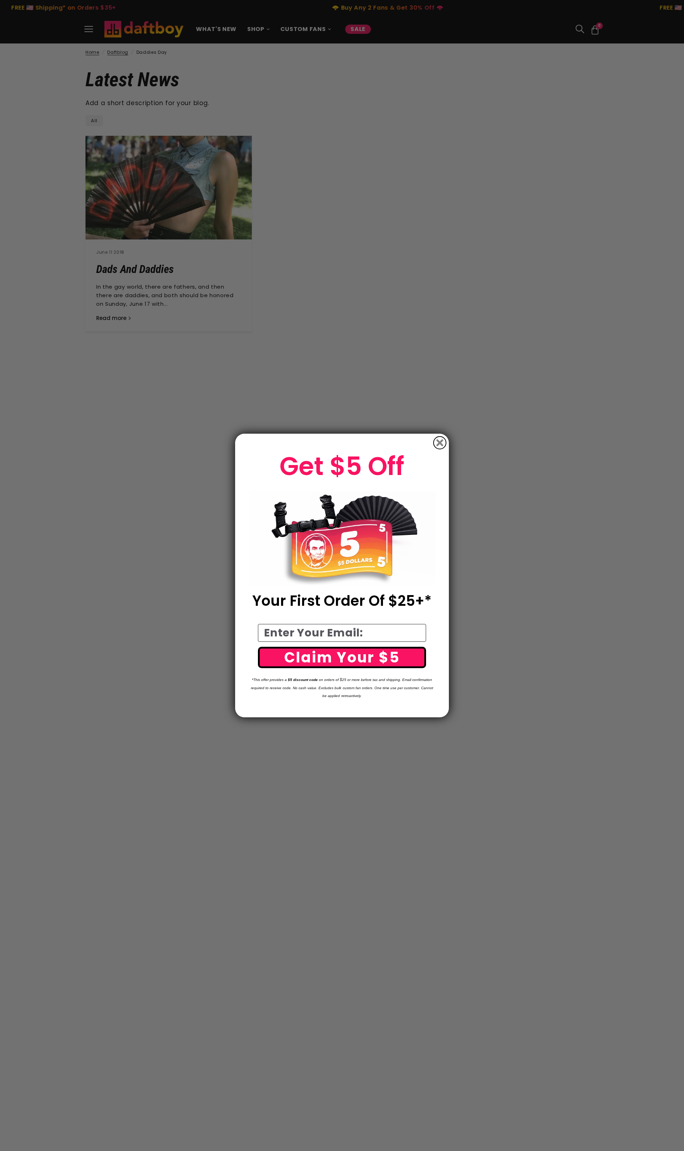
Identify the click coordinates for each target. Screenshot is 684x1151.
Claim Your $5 (342, 657)
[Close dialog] (440, 443)
